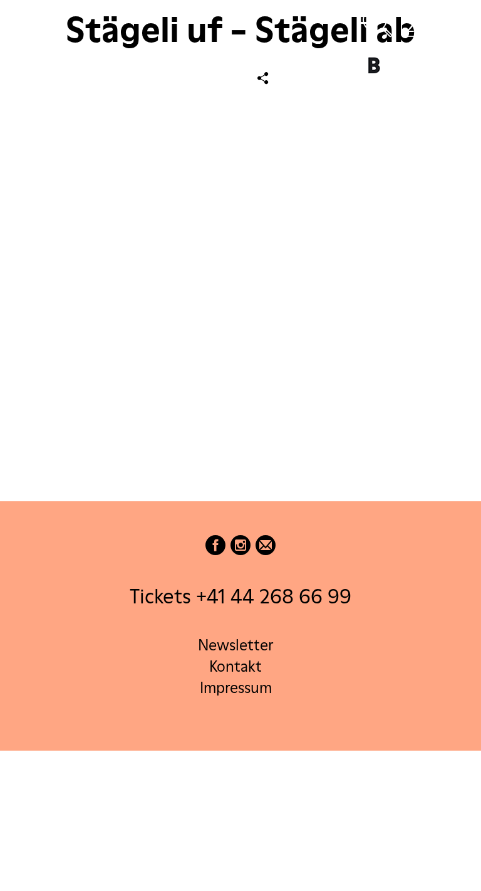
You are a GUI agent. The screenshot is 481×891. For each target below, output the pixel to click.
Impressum (236, 688)
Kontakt (235, 666)
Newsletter (235, 645)
